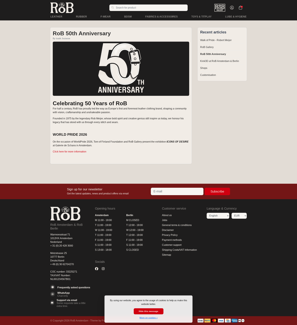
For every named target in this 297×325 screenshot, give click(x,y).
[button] (231, 8)
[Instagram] (104, 269)
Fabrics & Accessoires (161, 16)
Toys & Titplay (201, 16)
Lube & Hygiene (236, 16)
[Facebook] (98, 269)
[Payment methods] (201, 321)
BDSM (128, 16)
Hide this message (148, 311)
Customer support (171, 245)
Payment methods (172, 240)
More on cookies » (149, 317)
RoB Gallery (207, 47)
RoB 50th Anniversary (82, 33)
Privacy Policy (170, 235)
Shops (203, 68)
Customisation (208, 75)
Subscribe (217, 191)
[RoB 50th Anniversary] (121, 69)
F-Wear (106, 16)
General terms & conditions (177, 225)
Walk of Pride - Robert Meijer (216, 40)
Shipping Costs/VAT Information (179, 250)
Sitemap (166, 255)
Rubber (81, 16)
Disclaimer (168, 230)
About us (167, 215)
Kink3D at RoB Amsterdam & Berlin (219, 61)
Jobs (164, 220)
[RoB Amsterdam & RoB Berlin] (79, 7)
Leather (56, 16)
